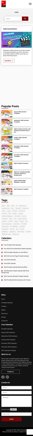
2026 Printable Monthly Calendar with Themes (17, 280)
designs (20, 213)
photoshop (16, 224)
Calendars (25, 208)
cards (8, 211)
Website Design (6, 234)
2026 (12, 205)
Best (12, 208)
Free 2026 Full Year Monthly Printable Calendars (17, 248)
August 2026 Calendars (8, 332)
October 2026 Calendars (8, 339)
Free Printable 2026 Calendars (12, 245)
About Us (5, 431)
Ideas (16, 431)
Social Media (14, 226)
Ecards (24, 216)
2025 (8, 205)
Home (3, 299)
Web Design (21, 231)
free (15, 218)
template (22, 226)
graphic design (22, 218)
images (21, 221)
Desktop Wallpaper (7, 216)
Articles (3, 317)
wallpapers (12, 231)
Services (11, 431)
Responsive (5, 226)
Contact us (10, 371)
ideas (16, 221)
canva (3, 211)
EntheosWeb (23, 430)
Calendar (18, 208)
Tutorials (20, 431)
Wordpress (16, 234)
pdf (26, 221)
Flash (10, 218)
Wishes (3, 310)
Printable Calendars (7, 302)
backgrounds (5, 208)
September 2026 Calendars (9, 336)
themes (12, 229)
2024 (3, 205)
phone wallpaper (7, 224)
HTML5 (11, 221)
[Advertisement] (16, 85)
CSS (10, 213)
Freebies (3, 306)
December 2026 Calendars (9, 347)
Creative (4, 213)
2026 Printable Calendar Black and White (15, 267)
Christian (14, 211)
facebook (4, 218)
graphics (4, 221)
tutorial (22, 229)
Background (22, 205)
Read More (8, 60)
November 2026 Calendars (9, 343)
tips (17, 229)
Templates (5, 229)
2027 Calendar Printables (8, 350)
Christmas (22, 211)
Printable (23, 224)
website (28, 231)
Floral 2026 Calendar (10, 263)
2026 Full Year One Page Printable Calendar (16, 256)
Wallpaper (5, 231)
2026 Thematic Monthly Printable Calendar (16, 276)
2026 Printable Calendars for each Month (16, 252)
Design (15, 213)
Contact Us (4, 320)
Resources (4, 313)
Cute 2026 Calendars (10, 259)
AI (16, 205)
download (17, 216)
